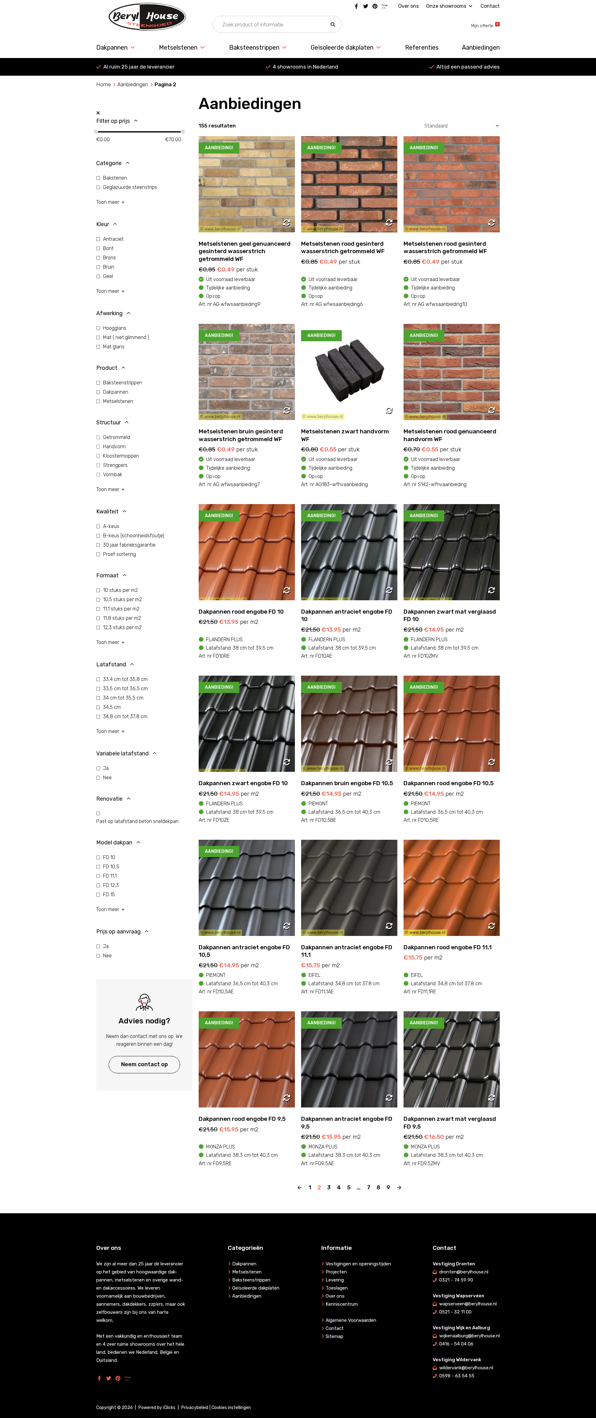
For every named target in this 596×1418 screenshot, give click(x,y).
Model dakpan (114, 842)
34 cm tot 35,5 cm (123, 698)
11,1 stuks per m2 (121, 609)
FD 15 (109, 894)
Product (106, 368)
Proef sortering (119, 554)
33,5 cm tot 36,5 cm (125, 688)
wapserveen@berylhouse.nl (468, 1304)
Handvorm (114, 447)
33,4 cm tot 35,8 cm (125, 679)
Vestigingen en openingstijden (358, 1264)
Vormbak (112, 474)
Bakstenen (115, 178)
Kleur (102, 224)
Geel (108, 276)
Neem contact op (144, 1064)
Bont (108, 248)
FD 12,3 (111, 885)
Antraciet (113, 239)
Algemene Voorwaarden (351, 1320)
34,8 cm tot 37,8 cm (125, 716)
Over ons (408, 6)
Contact (490, 6)
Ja (106, 768)
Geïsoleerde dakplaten (342, 47)
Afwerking (109, 313)
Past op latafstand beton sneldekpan (137, 821)
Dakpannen (112, 47)
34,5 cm (112, 707)
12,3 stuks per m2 (122, 627)
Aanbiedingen (481, 47)
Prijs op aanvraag (118, 931)
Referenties (422, 47)
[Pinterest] (375, 6)
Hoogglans (114, 328)
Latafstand (111, 664)
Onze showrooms (446, 6)
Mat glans (113, 347)
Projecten (336, 1272)
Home (103, 84)
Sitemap (334, 1336)
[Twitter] (365, 6)
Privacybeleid (194, 1407)
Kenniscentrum (342, 1304)
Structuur (108, 422)
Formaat (107, 575)
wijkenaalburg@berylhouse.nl (469, 1336)
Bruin (108, 267)
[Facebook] (356, 6)
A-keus (111, 526)
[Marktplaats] (384, 6)
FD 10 (109, 857)
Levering (335, 1280)
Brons (109, 258)
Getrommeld (116, 437)
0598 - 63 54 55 (456, 1376)
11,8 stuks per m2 (122, 618)
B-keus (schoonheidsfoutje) (133, 536)
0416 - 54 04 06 (456, 1344)
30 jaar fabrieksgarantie (129, 545)
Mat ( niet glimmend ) (126, 337)
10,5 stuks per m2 (122, 599)
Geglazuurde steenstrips (130, 187)
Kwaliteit (107, 511)
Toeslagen (337, 1288)
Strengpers (115, 465)
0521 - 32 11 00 (455, 1312)
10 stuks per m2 (120, 590)
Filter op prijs (113, 121)
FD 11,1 (110, 876)
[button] (332, 24)
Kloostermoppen (121, 456)
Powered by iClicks (156, 1407)
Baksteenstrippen (254, 47)
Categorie (109, 163)
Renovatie (109, 798)
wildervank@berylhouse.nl (466, 1368)
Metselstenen (178, 47)
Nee (107, 778)
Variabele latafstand (122, 753)
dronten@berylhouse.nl (463, 1272)
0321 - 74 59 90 (456, 1280)
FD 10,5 (111, 867)
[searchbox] (277, 24)
